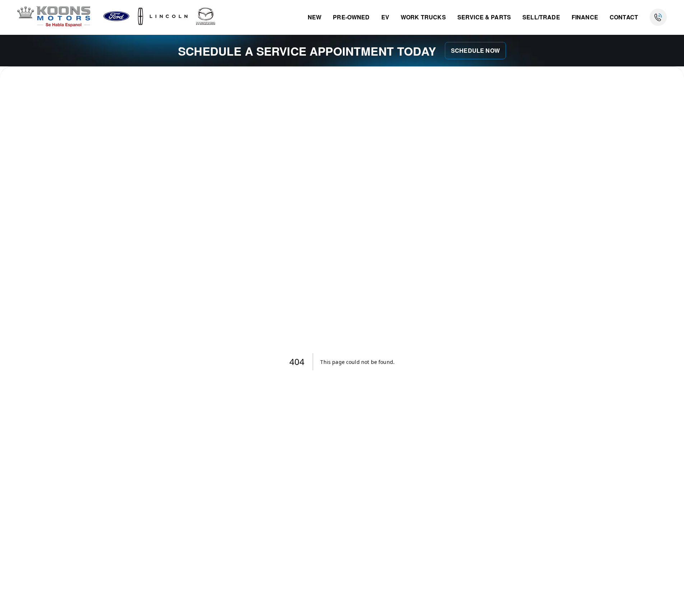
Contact (624, 17)
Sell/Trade (541, 17)
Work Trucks (423, 17)
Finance (585, 17)
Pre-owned (351, 17)
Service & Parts (484, 17)
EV (385, 17)
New (314, 17)
